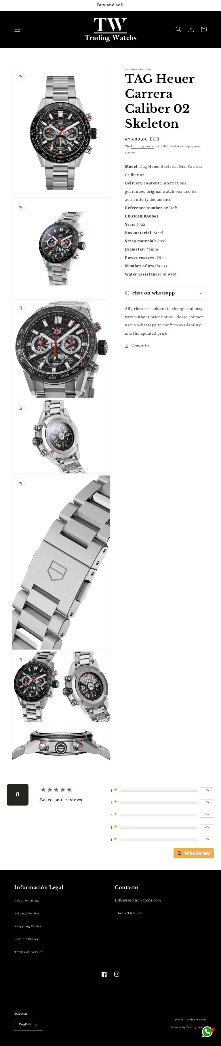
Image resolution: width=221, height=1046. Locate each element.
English (25, 1024)
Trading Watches (196, 1019)
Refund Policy (26, 939)
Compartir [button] (140, 346)
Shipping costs (142, 146)
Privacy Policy (26, 914)
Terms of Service (29, 952)
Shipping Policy (28, 926)
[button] (17, 29)
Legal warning (26, 901)
